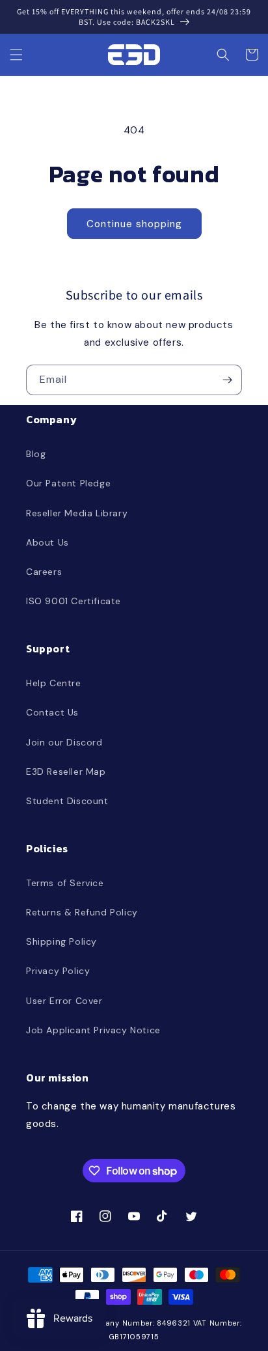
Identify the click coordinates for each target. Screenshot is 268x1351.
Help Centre (53, 683)
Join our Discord (64, 742)
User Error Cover (64, 1001)
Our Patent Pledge (68, 483)
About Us (47, 542)
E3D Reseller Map (66, 771)
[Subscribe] (227, 380)
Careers (44, 572)
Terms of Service (65, 883)
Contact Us (52, 712)
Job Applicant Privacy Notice (93, 1030)
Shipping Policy (61, 941)
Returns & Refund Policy (82, 912)
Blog (36, 454)
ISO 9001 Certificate (73, 601)
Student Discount (67, 801)
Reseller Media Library (76, 513)
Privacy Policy (58, 971)
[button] (16, 54)
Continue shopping (134, 223)
